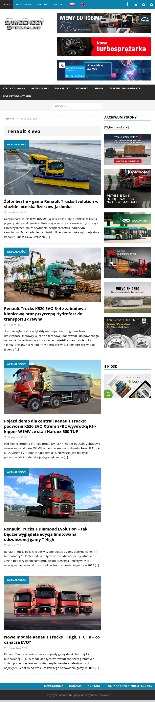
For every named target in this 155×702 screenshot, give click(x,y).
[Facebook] (127, 4)
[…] (48, 237)
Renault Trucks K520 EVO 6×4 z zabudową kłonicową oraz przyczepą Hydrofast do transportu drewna (45, 314)
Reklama (43, 4)
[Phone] (143, 4)
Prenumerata (23, 4)
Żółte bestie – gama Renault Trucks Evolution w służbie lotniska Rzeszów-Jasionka (51, 204)
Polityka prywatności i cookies (129, 686)
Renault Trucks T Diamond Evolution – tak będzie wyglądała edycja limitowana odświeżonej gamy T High (45, 534)
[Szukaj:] (77, 105)
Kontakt (59, 4)
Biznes (98, 88)
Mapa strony (53, 686)
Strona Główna (14, 88)
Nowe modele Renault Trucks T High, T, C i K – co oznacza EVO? (52, 639)
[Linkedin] (135, 4)
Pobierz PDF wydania (17, 96)
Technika (82, 88)
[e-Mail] (151, 4)
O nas (6, 4)
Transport (62, 88)
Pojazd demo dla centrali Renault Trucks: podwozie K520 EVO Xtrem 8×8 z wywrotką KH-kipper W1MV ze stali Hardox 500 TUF (50, 426)
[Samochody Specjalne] (24, 23)
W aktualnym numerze (124, 88)
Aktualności (40, 88)
